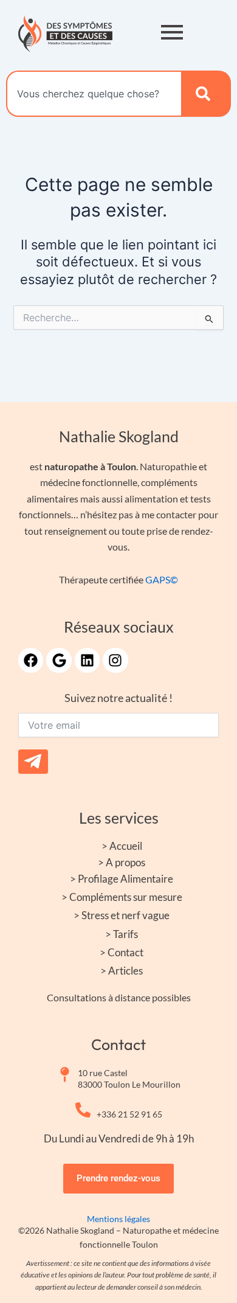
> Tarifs (121, 934)
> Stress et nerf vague (122, 915)
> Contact (121, 952)
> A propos (121, 862)
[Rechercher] (206, 94)
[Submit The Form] (33, 761)
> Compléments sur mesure (121, 897)
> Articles (121, 970)
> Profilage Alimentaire (121, 878)
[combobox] (93, 94)
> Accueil (121, 845)
